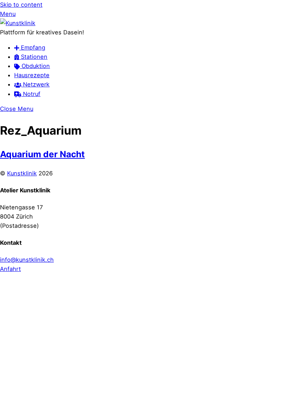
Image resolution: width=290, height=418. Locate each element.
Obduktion (35, 65)
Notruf (30, 93)
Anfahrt (10, 268)
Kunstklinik (22, 173)
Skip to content (21, 4)
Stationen (33, 56)
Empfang (32, 47)
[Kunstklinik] (17, 23)
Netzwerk (35, 84)
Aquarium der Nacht (42, 154)
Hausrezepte (32, 75)
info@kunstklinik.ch (27, 259)
